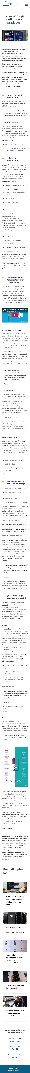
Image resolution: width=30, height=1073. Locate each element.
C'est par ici (15, 1057)
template (7, 629)
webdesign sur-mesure (10, 814)
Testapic (6, 384)
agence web (14, 263)
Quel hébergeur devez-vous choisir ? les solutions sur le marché (15, 929)
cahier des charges (14, 86)
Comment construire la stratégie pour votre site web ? (15, 1013)
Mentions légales (13, 1070)
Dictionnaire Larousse (11, 122)
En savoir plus (15, 1041)
